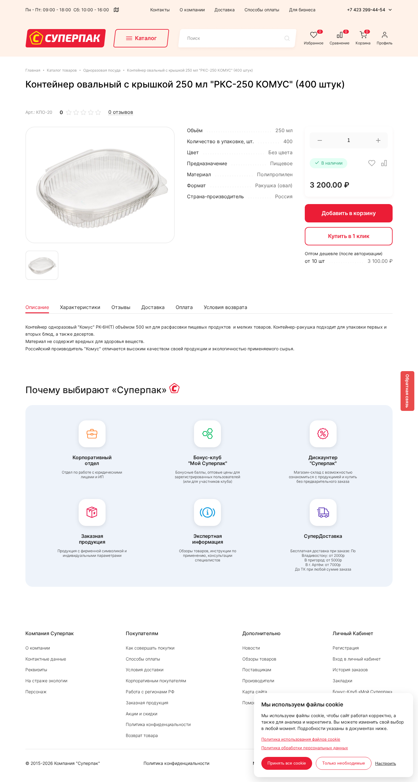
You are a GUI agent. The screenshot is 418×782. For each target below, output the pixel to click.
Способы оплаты (261, 9)
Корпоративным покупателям (156, 680)
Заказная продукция (147, 702)
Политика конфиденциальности (158, 724)
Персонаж (36, 691)
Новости (251, 647)
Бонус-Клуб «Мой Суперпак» (363, 691)
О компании (192, 9)
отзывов (120, 112)
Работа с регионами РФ (150, 691)
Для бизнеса (302, 9)
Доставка (225, 9)
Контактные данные (45, 658)
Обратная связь (407, 391)
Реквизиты (36, 669)
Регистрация (346, 647)
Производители (258, 680)
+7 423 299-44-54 (366, 9)
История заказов (350, 669)
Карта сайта (254, 691)
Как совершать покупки (150, 647)
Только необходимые (343, 763)
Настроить (385, 763)
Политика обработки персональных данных (304, 747)
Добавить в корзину (349, 213)
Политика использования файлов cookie (300, 739)
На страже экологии (46, 680)
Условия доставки (144, 669)
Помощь (250, 702)
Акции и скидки (141, 713)
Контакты (160, 9)
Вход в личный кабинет (357, 658)
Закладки (342, 680)
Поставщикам (256, 669)
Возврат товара (142, 735)
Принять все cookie (286, 763)
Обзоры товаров (259, 658)
